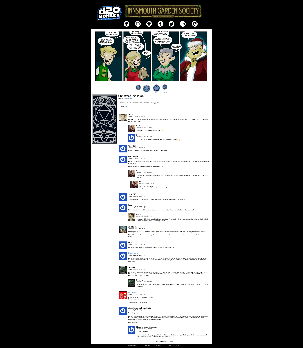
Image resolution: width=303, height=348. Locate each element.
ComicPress (157, 345)
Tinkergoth (133, 253)
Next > (156, 92)
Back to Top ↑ (176, 345)
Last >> (165, 92)
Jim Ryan (132, 292)
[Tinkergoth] (123, 259)
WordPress (148, 345)
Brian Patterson (132, 345)
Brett (125, 107)
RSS (170, 345)
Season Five (128, 98)
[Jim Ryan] (123, 298)
